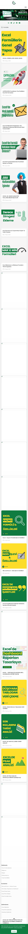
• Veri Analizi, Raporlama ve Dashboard (9, 888)
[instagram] (8, 23)
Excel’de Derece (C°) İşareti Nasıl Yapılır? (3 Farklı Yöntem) (14, 231)
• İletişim (3, 872)
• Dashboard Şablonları (6, 912)
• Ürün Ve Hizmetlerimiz (6, 867)
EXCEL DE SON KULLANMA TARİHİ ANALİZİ (12, 742)
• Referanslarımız (5, 875)
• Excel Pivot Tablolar (5, 893)
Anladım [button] (14, 931)
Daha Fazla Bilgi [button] (18, 927)
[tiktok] (14, 23)
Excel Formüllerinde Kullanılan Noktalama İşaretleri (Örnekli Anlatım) (13, 604)
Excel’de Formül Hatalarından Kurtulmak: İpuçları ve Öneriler (13, 162)
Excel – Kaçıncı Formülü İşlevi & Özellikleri (13, 537)
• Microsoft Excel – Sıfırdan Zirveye (8, 886)
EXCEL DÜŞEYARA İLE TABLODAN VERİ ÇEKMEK (13, 707)
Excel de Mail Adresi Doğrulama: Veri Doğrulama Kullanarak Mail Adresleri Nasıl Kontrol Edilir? (13, 127)
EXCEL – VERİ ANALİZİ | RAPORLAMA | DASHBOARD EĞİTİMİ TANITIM (13, 673)
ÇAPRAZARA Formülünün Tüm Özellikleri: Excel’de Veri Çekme (14, 92)
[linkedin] (16, 23)
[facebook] (11, 23)
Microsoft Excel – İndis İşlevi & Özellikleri (13, 570)
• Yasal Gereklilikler (5, 877)
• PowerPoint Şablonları (6, 909)
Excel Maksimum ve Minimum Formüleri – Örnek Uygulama (13, 266)
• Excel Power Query (5, 891)
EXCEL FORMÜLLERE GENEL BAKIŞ (12, 58)
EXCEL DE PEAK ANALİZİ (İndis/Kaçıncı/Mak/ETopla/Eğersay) (12, 776)
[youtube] (19, 23)
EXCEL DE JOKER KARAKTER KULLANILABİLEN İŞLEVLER (11, 197)
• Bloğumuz (3, 870)
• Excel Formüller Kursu (6, 896)
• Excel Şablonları (5, 907)
